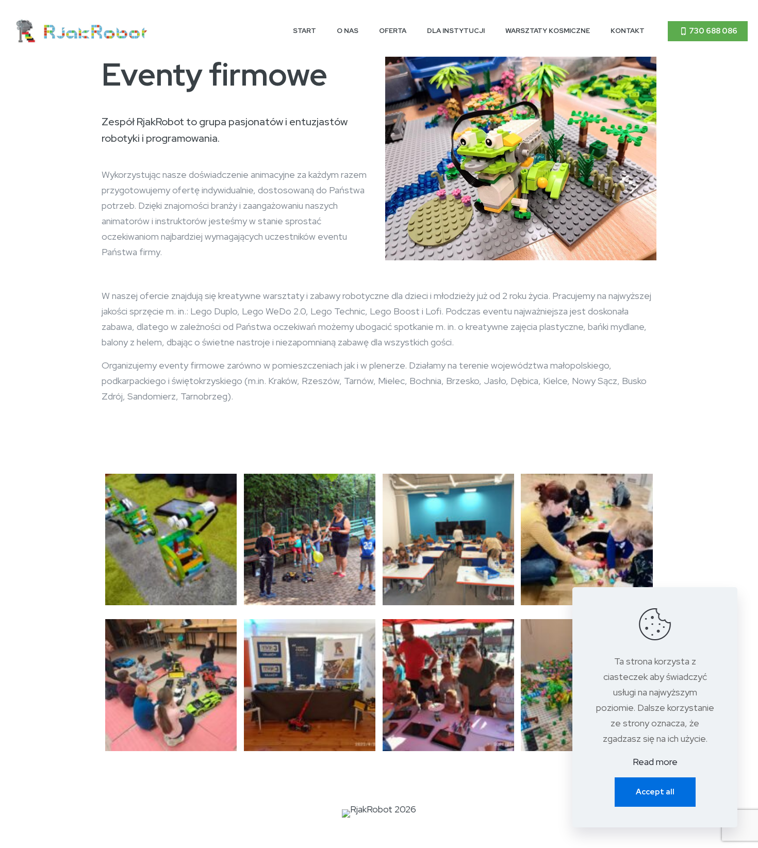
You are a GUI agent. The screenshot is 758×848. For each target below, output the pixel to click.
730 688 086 (713, 31)
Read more (655, 762)
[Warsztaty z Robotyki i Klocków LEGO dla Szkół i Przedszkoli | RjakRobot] (82, 31)
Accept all (655, 792)
